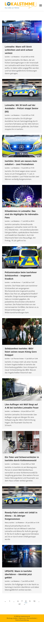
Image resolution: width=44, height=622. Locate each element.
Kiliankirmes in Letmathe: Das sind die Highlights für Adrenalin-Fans (22, 214)
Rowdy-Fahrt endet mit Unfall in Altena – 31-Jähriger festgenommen (21, 515)
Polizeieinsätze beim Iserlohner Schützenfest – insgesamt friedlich (21, 275)
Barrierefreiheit (31, 618)
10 (34, 601)
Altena (7, 522)
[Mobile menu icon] (40, 5)
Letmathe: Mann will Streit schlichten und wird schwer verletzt (19, 50)
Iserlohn (7, 57)
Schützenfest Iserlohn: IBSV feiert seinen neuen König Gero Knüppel (21, 351)
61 (20, 604)
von (15, 57)
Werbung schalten (12, 618)
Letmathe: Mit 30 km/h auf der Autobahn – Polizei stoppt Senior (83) (21, 108)
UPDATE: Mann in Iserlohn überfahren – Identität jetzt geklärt (18, 574)
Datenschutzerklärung (22, 620)
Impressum (22, 618)
